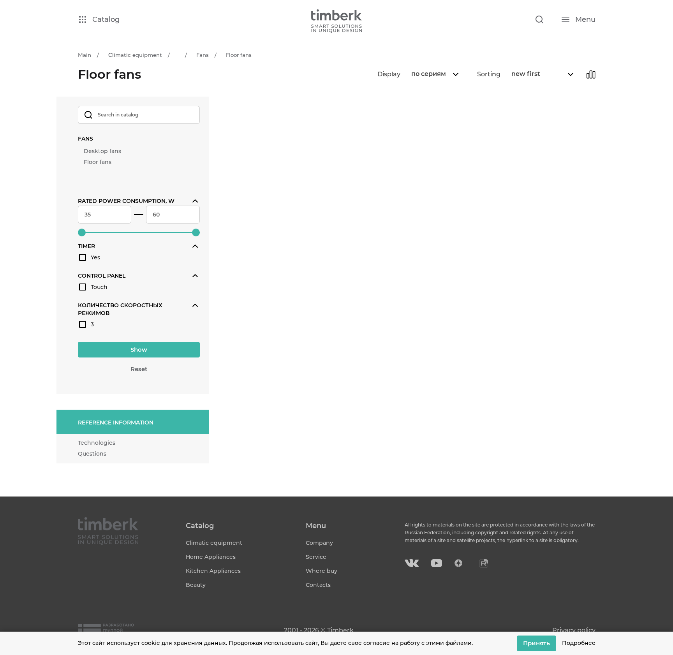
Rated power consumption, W (126, 200)
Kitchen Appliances (213, 570)
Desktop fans (102, 151)
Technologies (96, 442)
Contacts (318, 584)
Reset (138, 369)
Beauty (196, 584)
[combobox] (433, 74)
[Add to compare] (590, 74)
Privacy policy (573, 630)
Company (319, 542)
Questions (92, 453)
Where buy (321, 570)
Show (138, 349)
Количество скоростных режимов (120, 309)
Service (316, 556)
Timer (86, 246)
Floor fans (97, 162)
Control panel (101, 275)
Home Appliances (211, 556)
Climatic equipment (214, 542)
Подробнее (578, 642)
